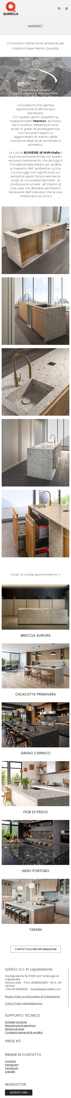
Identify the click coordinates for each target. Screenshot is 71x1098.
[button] (59, 8)
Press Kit (13, 1041)
